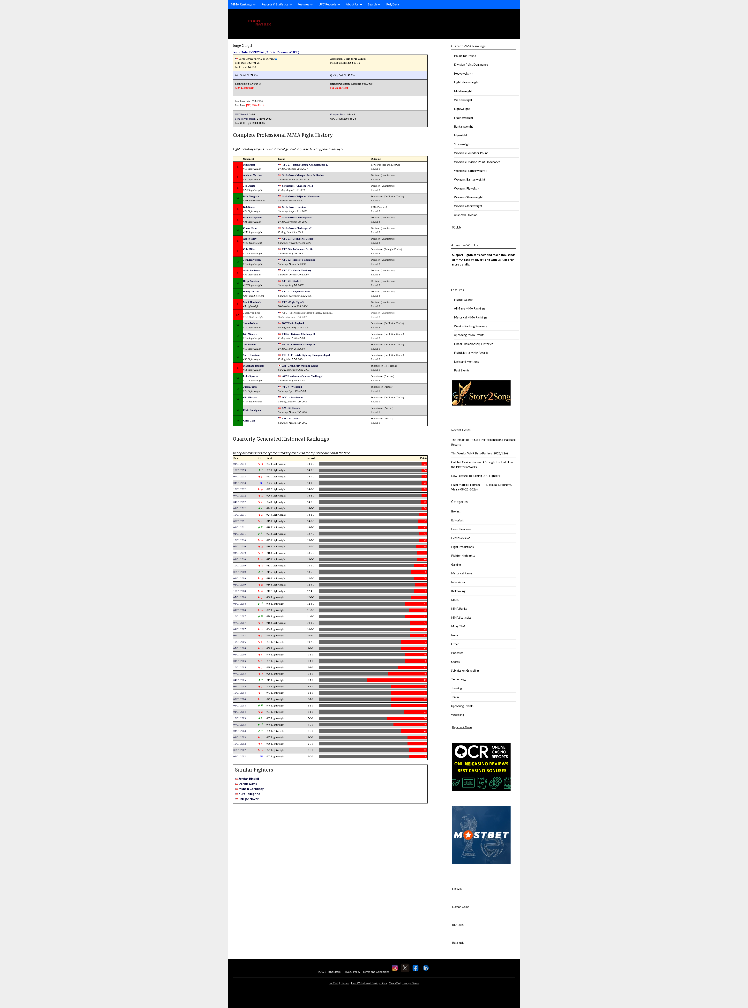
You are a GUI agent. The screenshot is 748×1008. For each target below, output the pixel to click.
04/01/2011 (239, 527)
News (454, 635)
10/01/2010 (239, 540)
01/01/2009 (239, 584)
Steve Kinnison (251, 355)
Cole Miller (249, 249)
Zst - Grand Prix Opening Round (300, 365)
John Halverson (252, 259)
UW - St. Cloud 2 (291, 408)
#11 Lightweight (339, 87)
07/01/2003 (239, 724)
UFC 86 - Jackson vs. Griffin (297, 249)
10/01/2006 (239, 641)
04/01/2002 (239, 756)
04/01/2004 (239, 705)
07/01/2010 (239, 546)
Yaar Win (394, 983)
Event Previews (461, 529)
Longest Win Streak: (245, 118)
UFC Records (327, 4)
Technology (458, 679)
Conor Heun (250, 228)
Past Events (462, 370)
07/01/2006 (239, 648)
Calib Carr (249, 420)
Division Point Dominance (471, 64)
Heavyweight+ (463, 73)
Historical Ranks (461, 573)
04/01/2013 (239, 483)
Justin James (250, 386)
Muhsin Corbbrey (251, 788)
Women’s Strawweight (468, 197)
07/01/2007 (239, 622)
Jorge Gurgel (242, 45)
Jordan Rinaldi (248, 778)
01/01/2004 (239, 711)
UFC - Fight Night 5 (293, 302)
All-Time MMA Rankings (469, 308)
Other (455, 644)
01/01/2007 (239, 635)
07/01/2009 (239, 572)
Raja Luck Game (462, 727)
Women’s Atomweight (468, 206)
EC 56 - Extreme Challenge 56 (299, 333)
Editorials (457, 520)
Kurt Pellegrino (249, 793)
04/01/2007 (239, 629)
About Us (352, 4)
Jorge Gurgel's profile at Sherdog (257, 58)
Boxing (455, 511)
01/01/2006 (239, 661)
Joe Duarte (249, 185)
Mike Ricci (258, 105)
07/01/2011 (239, 521)
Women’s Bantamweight (469, 179)
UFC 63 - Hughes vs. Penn (296, 291)
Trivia (455, 697)
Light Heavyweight (466, 82)
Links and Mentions (466, 361)
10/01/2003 (239, 718)
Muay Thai (458, 626)
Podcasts (457, 652)
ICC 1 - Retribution (292, 397)
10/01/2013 (239, 470)
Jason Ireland (250, 323)
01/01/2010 (239, 559)
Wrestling (457, 714)
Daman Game (460, 906)
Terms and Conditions (376, 971)
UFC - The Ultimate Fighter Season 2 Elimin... (307, 312)
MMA (455, 599)
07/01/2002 (239, 750)
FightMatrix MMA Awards (471, 352)
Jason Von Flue (251, 312)
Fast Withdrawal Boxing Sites (369, 983)
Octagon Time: (338, 114)
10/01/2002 (239, 743)
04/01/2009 (239, 578)
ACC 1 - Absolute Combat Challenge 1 (303, 376)
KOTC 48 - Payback (293, 323)
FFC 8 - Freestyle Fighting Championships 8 (306, 355)
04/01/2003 (239, 730)
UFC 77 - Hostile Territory (296, 270)
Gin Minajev (250, 333)
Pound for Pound (465, 55)
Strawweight (462, 144)
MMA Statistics (461, 617)
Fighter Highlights (463, 555)
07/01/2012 (239, 495)
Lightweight (462, 108)
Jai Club (334, 983)
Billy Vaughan (251, 196)
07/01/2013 (239, 476)
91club (456, 227)
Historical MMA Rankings (470, 317)
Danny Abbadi (251, 291)
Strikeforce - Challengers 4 (297, 217)
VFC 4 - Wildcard (292, 386)
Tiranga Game (410, 983)
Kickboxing (458, 591)
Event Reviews (460, 538)
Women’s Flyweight (466, 188)
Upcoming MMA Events (469, 335)
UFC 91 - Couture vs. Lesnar (297, 238)
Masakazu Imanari (253, 365)
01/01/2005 (239, 686)
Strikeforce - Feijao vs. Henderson (300, 196)
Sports (455, 661)
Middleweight (463, 91)
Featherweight (463, 117)
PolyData (392, 4)
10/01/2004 (239, 692)
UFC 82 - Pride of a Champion (298, 259)
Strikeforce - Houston (294, 206)
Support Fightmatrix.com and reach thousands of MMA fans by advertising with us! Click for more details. (483, 259)
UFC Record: (242, 114)
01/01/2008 (239, 610)
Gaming (456, 564)
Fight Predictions (462, 547)
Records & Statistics (274, 4)
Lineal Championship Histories (473, 344)
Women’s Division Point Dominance (477, 162)
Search (372, 4)
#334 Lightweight (244, 87)
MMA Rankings (241, 4)
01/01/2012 (239, 508)
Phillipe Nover (248, 799)
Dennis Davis (247, 783)
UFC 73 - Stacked (291, 281)
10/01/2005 (239, 667)
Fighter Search (463, 299)
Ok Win (457, 889)
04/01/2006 (239, 654)
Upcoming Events (462, 706)
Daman (345, 983)
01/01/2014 (239, 463)
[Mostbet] (481, 863)
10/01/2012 (239, 489)
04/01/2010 (239, 552)
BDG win (458, 924)
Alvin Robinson (251, 270)
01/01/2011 (239, 533)
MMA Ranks (459, 608)
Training (456, 688)
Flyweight (460, 135)
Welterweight (463, 100)
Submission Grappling (465, 670)
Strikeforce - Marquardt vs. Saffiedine (303, 175)
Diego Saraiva (251, 281)
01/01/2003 (239, 737)
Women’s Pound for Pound (471, 153)
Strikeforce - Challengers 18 (297, 185)
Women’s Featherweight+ (470, 170)
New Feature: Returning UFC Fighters (475, 475)
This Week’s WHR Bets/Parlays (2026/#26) (479, 453)
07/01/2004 (239, 699)
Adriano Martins (252, 175)
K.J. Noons (249, 206)
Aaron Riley (250, 238)
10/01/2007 (239, 616)
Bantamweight (463, 126)
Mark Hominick (252, 302)
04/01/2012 (239, 502)
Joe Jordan (249, 344)
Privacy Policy (352, 971)
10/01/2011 (239, 514)
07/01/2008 (239, 597)
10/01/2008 (239, 591)
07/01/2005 (239, 673)
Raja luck (458, 942)
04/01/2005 (239, 680)
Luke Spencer (250, 376)
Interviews (458, 582)
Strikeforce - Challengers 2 (297, 228)
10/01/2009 (239, 565)
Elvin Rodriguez (252, 410)
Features (303, 4)
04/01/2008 (239, 603)
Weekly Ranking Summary (470, 326)
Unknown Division (465, 215)
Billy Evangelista (252, 217)
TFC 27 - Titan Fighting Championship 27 (305, 164)
